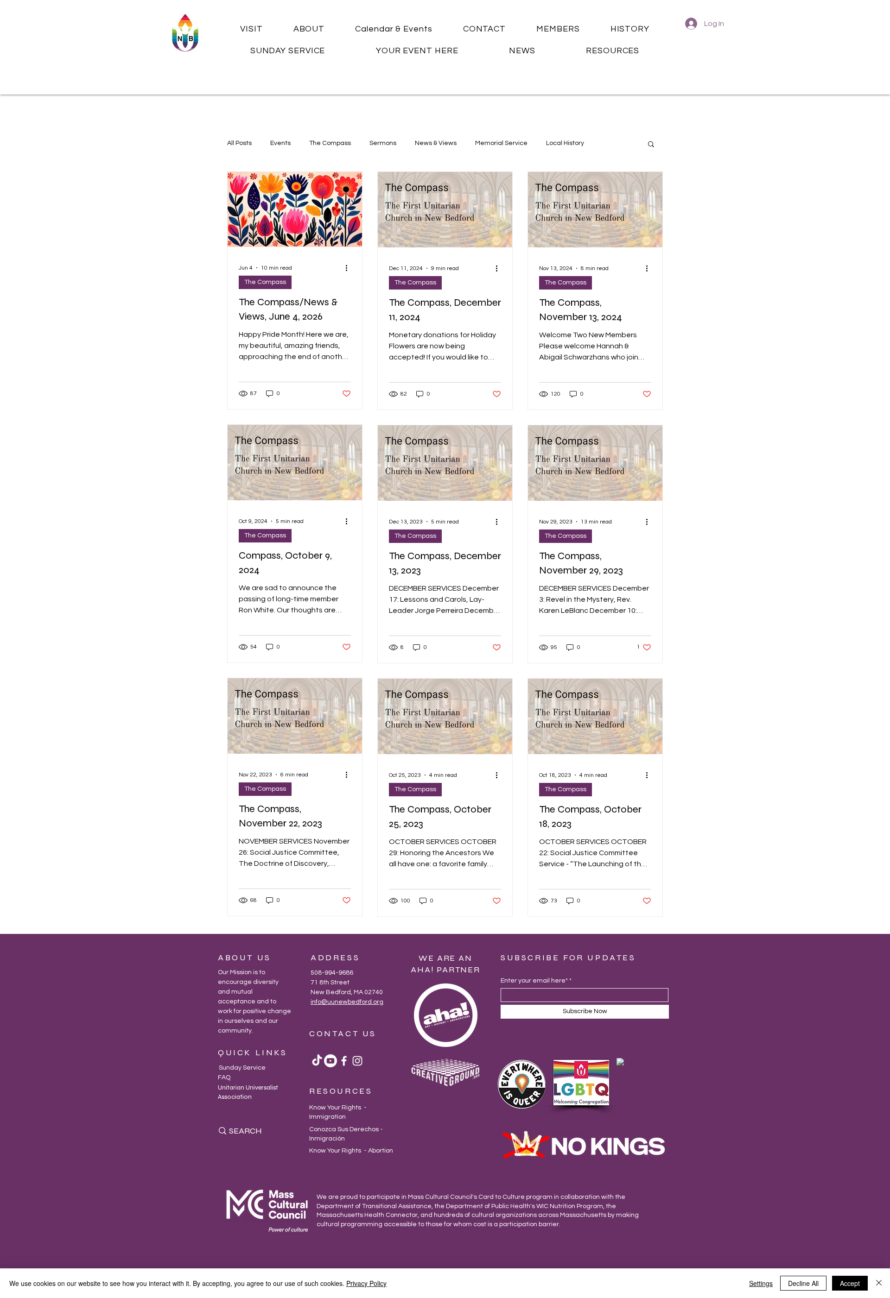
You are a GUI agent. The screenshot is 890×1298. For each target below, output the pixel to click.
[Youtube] (330, 1060)
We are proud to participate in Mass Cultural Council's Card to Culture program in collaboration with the (471, 1197)
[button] (251, 29)
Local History (565, 143)
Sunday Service (242, 1068)
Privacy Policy (366, 1283)
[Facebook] (343, 1060)
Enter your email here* (534, 980)
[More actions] (349, 267)
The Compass (330, 143)
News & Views (436, 143)
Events (280, 143)
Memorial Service (501, 143)
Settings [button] (761, 1283)
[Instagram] (357, 1060)
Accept (850, 1283)
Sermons (382, 143)
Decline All (803, 1283)
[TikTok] (317, 1060)
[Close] (878, 1283)
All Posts (239, 143)
